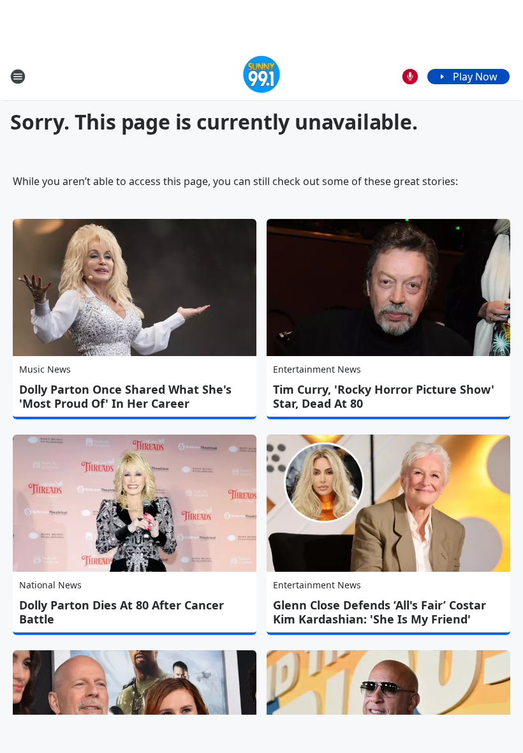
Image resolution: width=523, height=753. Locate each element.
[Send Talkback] (410, 76)
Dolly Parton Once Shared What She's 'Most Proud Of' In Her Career (125, 396)
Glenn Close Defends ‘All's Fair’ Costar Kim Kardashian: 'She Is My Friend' (379, 612)
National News (50, 585)
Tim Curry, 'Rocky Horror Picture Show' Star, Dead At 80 (383, 396)
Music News (45, 369)
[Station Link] (262, 76)
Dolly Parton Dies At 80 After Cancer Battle (121, 612)
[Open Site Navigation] (18, 76)
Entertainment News (317, 369)
